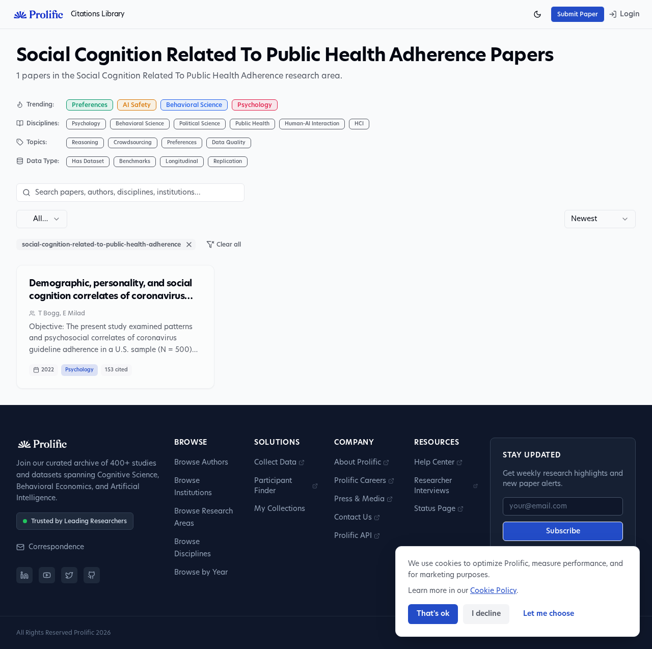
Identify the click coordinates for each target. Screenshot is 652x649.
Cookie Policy (493, 590)
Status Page (434, 508)
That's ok (433, 613)
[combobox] (41, 219)
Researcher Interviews (433, 486)
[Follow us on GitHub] (92, 575)
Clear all (228, 244)
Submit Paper (577, 14)
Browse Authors (201, 462)
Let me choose (548, 613)
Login (630, 14)
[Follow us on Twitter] (69, 575)
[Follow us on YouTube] (47, 575)
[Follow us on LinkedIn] (24, 575)
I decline (486, 613)
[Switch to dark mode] (537, 14)
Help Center (434, 462)
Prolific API (353, 535)
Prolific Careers (360, 480)
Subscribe (563, 531)
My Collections (279, 508)
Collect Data (275, 462)
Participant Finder (273, 486)
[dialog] (517, 591)
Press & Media (359, 499)
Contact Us (353, 517)
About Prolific (357, 462)
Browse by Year (201, 572)
